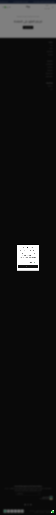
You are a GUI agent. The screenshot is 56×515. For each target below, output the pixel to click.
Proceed (28, 267)
